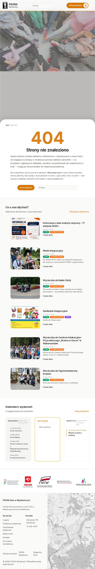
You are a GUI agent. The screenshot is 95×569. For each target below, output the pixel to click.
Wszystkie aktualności (79, 212)
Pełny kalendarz (82, 411)
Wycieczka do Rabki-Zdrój (57, 280)
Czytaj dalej (48, 235)
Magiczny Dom (37, 553)
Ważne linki (8, 534)
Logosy (6, 520)
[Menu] (91, 5)
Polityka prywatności (12, 523)
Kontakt (6, 537)
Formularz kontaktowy (8, 542)
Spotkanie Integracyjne (55, 311)
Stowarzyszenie (10, 553)
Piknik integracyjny (53, 250)
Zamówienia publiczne (8, 528)
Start (7, 125)
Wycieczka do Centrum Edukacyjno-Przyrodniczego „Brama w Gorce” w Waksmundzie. (62, 340)
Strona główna (26, 187)
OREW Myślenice (23, 553)
